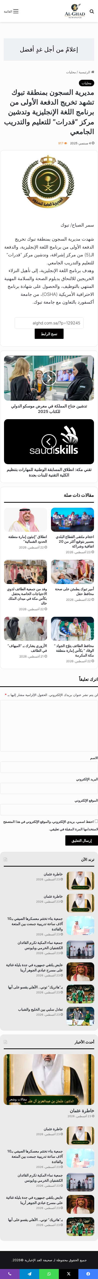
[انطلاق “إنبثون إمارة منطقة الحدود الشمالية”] (25, 520)
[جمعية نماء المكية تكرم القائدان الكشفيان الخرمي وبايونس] (80, 949)
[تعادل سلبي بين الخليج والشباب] (80, 1016)
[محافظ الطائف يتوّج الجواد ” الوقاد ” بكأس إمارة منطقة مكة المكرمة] (72, 629)
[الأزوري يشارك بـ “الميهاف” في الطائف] (25, 629)
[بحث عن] (91, 13)
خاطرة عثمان (53, 874)
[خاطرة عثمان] (80, 881)
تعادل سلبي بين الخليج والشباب (40, 1009)
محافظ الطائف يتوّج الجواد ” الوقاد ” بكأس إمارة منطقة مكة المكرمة (74, 650)
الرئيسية (85, 72)
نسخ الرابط (49, 334)
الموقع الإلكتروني (86, 800)
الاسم (94, 758)
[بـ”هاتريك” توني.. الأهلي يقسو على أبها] (80, 994)
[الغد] (74, 11)
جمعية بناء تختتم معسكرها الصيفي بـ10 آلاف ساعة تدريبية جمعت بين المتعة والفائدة (35, 923)
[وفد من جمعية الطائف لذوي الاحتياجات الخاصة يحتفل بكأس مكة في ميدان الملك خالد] (25, 572)
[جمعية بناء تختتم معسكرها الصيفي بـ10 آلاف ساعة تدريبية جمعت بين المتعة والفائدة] (80, 925)
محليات (71, 72)
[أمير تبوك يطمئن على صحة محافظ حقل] (72, 572)
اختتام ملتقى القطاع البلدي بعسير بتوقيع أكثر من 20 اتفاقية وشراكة (75, 541)
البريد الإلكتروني (87, 779)
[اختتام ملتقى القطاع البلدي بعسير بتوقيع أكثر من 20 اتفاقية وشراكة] (72, 520)
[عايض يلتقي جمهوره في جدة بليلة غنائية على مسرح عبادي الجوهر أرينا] (80, 971)
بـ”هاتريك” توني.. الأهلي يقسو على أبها (35, 987)
